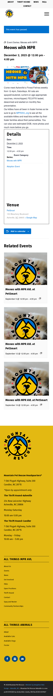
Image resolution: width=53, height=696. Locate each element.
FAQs (6, 584)
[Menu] (45, 13)
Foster (6, 645)
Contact (7, 597)
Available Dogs (10, 641)
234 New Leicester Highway (17, 501)
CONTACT (27, 6)
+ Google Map (31, 217)
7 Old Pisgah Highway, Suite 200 (19, 481)
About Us (7, 566)
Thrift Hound (9, 593)
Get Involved (9, 580)
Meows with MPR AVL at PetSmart (26, 400)
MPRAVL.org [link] (22, 112)
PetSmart (11, 210)
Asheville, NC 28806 (13, 504)
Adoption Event (13, 166)
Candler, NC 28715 (13, 484)
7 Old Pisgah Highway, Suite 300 (19, 526)
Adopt (6, 632)
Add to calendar (18, 231)
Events (6, 571)
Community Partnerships (13, 606)
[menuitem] (10, 2)
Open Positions (10, 588)
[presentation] (25, 269)
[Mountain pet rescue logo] (22, 13)
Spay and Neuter (10, 602)
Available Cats (9, 636)
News (6, 575)
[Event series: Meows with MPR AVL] (40, 298)
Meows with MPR (14, 160)
